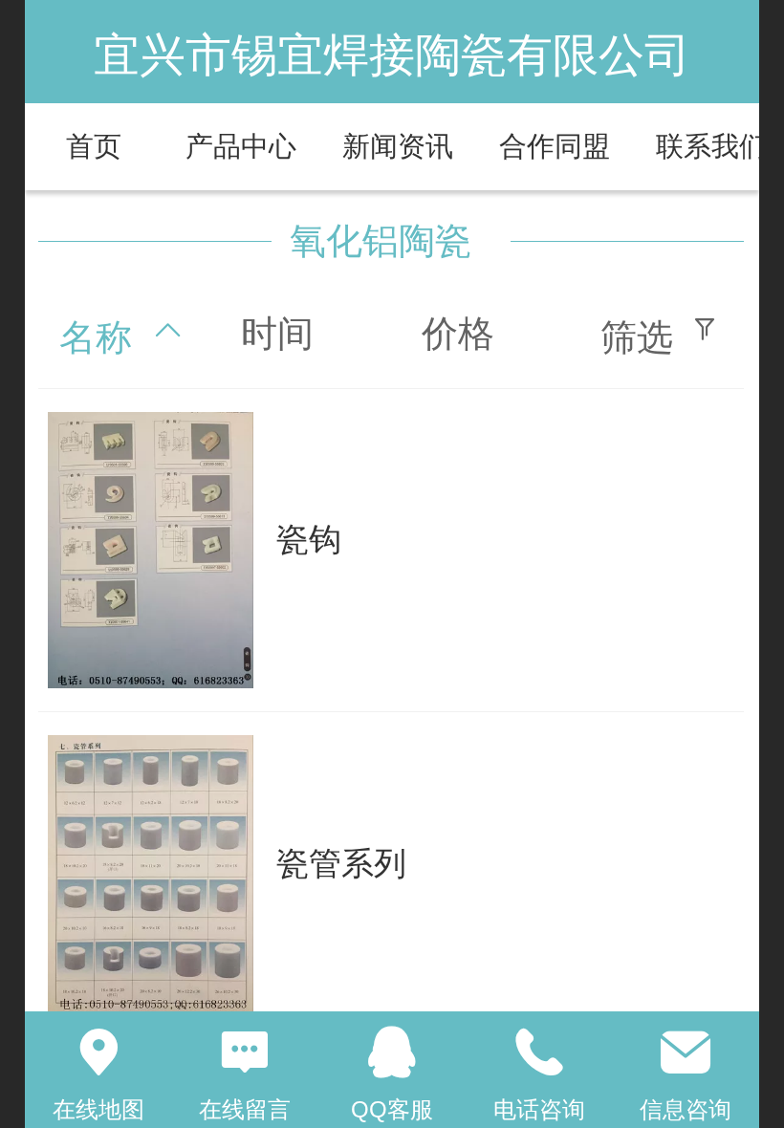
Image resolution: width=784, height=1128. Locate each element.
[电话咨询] (539, 1052)
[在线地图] (98, 1052)
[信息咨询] (685, 1052)
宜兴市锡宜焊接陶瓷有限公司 (392, 55)
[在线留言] (245, 1052)
